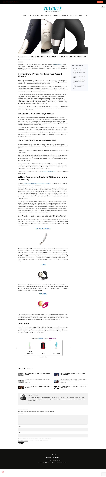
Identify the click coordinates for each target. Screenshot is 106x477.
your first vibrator (57, 64)
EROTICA (36, 15)
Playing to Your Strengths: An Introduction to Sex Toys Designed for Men (74, 380)
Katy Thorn (22, 59)
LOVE (72, 15)
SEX (24, 15)
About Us (48, 457)
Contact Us (56, 457)
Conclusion (75, 88)
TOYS (29, 15)
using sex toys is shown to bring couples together (37, 183)
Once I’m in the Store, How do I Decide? (79, 77)
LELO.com (40, 338)
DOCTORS (78, 15)
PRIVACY (48, 460)
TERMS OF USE (57, 460)
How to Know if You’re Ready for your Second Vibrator (79, 69)
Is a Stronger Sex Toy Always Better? (79, 73)
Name (19, 426)
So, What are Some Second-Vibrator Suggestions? (78, 85)
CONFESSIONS (46, 15)
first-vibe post (32, 100)
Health (65, 15)
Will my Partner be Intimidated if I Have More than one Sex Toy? (79, 81)
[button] (16, 348)
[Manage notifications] (3, 472)
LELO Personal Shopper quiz (47, 171)
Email (19, 432)
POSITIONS (56, 15)
